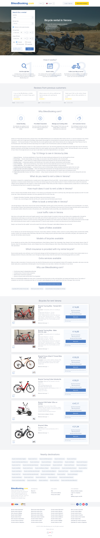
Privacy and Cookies (55, 494)
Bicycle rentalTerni (16, 465)
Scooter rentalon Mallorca (57, 516)
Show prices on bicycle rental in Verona (50, 284)
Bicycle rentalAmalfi (57, 465)
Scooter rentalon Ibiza (56, 518)
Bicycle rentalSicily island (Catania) (30, 465)
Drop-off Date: (16, 36)
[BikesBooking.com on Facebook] (77, 504)
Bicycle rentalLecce (55, 468)
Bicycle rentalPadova (46, 462)
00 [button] (30, 32)
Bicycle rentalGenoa (34, 462)
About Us (33, 491)
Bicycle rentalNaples (69, 462)
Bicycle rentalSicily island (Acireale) (31, 471)
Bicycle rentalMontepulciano (46, 458)
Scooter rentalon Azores (37, 522)
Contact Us (33, 492)
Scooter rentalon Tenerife (77, 515)
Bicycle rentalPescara (69, 465)
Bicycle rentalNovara (31, 480)
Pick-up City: (16, 21)
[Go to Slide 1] (34, 322)
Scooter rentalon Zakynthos (17, 522)
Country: (15, 15)
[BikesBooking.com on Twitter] (80, 504)
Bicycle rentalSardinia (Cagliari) (19, 458)
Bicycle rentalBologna (72, 474)
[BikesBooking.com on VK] (86, 504)
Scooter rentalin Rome (76, 513)
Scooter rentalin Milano (76, 511)
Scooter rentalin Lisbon (36, 520)
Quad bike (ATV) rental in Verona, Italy (20, 288)
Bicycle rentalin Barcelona (17, 509)
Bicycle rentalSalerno (16, 471)
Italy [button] (14, 17)
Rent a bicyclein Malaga (16, 513)
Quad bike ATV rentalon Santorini (78, 520)
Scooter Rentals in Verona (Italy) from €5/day (55, 288)
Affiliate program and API (76, 496)
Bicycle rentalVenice (58, 462)
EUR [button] (41, 3)
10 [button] (25, 32)
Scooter (29, 42)
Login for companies (75, 492)
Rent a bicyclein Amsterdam (17, 518)
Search (29, 49)
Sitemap (50, 535)
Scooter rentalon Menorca (57, 515)
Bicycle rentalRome (43, 480)
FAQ (52, 491)
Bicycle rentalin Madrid (16, 515)
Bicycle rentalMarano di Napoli (41, 468)
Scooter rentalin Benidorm (57, 513)
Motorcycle (21, 44)
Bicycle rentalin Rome (16, 516)
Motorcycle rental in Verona (37, 288)
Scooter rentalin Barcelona (57, 509)
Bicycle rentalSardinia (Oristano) (69, 468)
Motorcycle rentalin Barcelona (38, 509)
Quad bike (29, 44)
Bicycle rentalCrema (28, 477)
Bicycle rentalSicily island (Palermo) (20, 462)
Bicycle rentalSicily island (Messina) (69, 480)
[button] (50, 3)
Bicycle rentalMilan (16, 468)
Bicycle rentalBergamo (82, 465)
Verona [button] (15, 23)
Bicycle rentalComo (33, 458)
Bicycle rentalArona (52, 477)
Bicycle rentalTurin (16, 474)
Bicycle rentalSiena (54, 480)
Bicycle (20, 42)
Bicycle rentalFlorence (41, 477)
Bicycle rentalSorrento (59, 458)
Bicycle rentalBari (61, 474)
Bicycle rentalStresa (71, 458)
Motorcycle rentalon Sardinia (37, 516)
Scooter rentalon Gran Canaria (78, 516)
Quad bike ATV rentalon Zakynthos (79, 522)
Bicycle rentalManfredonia (76, 471)
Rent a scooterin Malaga (56, 520)
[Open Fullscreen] (24, 312)
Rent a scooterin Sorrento (77, 509)
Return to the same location (22, 27)
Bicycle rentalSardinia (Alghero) (49, 471)
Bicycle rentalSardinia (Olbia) (18, 480)
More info (75, 317)
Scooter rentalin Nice (76, 518)
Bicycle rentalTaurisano (82, 462)
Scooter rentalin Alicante (56, 511)
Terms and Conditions (56, 492)
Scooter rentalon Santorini (17, 520)
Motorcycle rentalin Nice (36, 511)
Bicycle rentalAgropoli (45, 465)
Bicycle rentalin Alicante (16, 511)
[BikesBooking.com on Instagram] (83, 504)
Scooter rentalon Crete (56, 522)
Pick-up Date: (16, 30)
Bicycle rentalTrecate (63, 471)
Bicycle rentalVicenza (28, 468)
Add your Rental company (76, 491)
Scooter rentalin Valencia (37, 518)
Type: (14, 42)
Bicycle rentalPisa (83, 468)
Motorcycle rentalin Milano (37, 515)
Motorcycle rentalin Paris (37, 513)
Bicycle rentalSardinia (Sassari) (66, 477)
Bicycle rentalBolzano (17, 477)
